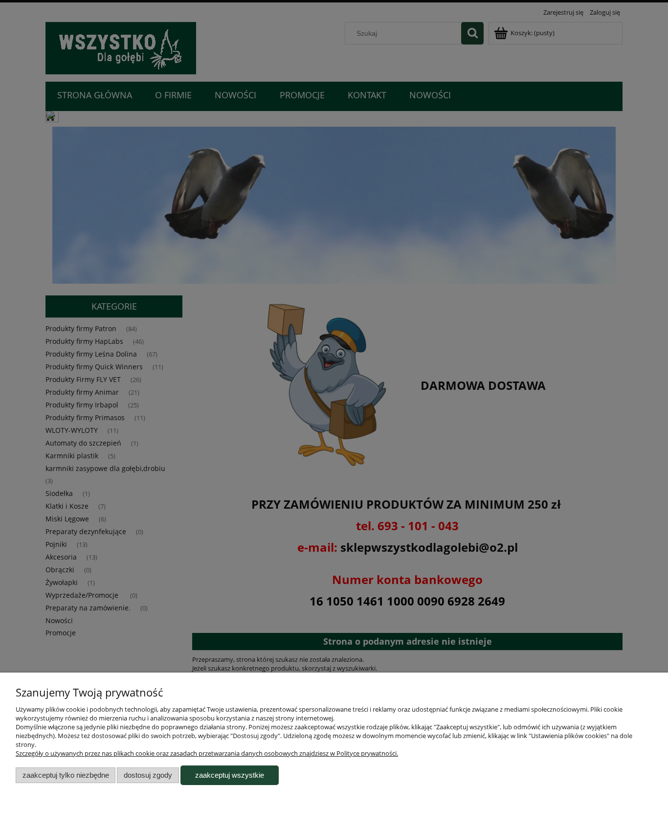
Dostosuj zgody (148, 775)
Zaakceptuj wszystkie (229, 775)
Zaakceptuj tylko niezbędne (65, 775)
